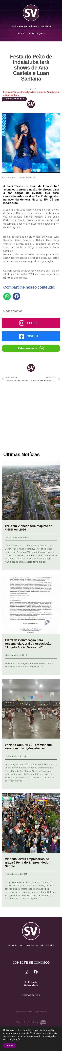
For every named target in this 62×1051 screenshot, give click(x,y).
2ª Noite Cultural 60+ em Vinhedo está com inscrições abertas (28, 746)
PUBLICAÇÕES (36, 33)
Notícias (29, 89)
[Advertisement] (31, 417)
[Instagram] (26, 971)
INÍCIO (21, 33)
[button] (7, 296)
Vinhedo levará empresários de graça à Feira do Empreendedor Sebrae (27, 862)
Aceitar (9, 1045)
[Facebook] (35, 971)
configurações (14, 1039)
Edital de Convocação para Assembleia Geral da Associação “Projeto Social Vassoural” (28, 643)
